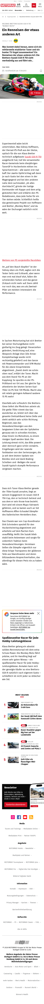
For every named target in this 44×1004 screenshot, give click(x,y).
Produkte (27, 1)
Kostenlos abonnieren (15, 804)
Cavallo (17, 974)
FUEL (37, 922)
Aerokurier (8, 967)
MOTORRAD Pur (10, 869)
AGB (31, 889)
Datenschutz (31, 896)
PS (15, 922)
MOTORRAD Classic (26, 922)
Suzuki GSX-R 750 (33, 156)
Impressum (22, 889)
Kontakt (13, 889)
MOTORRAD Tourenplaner (13, 862)
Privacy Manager (12, 903)
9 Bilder (37, 93)
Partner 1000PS (30, 836)
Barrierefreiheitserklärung (22, 910)
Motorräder (18, 10)
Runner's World (30, 987)
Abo (15, 1)
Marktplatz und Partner (21, 855)
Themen (33, 903)
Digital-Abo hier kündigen (28, 869)
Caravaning (8, 974)
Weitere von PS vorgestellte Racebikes (21, 260)
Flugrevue (26, 974)
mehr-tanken (8, 981)
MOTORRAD (7, 922)
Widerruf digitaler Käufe (22, 876)
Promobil (18, 987)
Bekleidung (29, 10)
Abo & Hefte (22, 929)
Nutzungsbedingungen (15, 896)
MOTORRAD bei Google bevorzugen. (20, 628)
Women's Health (22, 994)
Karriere (24, 903)
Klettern (36, 974)
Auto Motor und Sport (23, 967)
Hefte (20, 1)
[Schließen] (38, 613)
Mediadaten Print (15, 836)
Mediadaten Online (30, 829)
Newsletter (29, 848)
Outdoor (9, 987)
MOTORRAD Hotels (16, 848)
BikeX (36, 967)
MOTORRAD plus (32, 862)
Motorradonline (33, 981)
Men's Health (20, 981)
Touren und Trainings (13, 829)
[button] (22, 86)
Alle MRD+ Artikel (7, 10)
